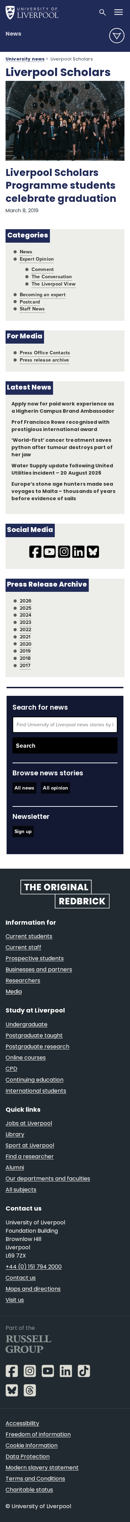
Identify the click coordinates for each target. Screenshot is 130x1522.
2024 (26, 615)
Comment (43, 269)
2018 (25, 658)
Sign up (23, 831)
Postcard (30, 302)
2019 (25, 651)
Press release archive (44, 360)
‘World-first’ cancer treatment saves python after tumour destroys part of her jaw (62, 448)
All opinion (55, 788)
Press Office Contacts (45, 352)
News (13, 34)
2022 (26, 629)
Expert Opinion (37, 259)
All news (24, 788)
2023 (26, 622)
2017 (25, 665)
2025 (26, 608)
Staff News (32, 308)
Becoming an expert (43, 294)
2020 (26, 644)
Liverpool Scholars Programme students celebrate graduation (61, 186)
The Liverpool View (54, 284)
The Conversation (52, 276)
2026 (26, 601)
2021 (25, 637)
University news (25, 59)
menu (116, 35)
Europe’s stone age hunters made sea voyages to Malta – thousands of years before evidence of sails (63, 492)
